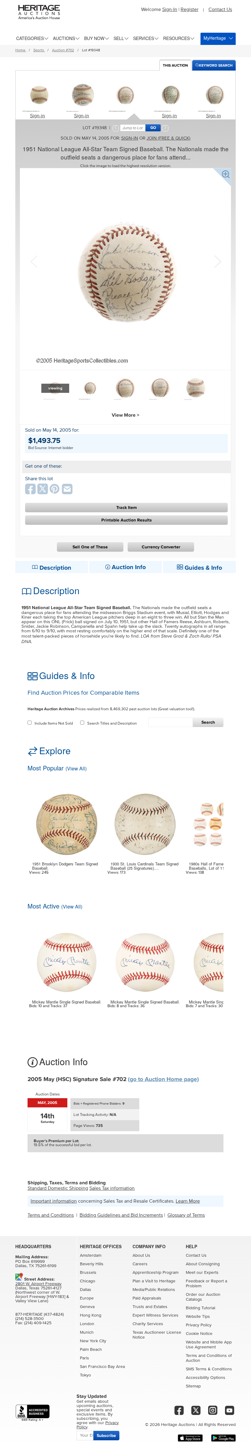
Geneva (87, 1307)
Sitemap (193, 1386)
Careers (140, 1264)
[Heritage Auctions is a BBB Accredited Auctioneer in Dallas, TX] (32, 1413)
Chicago (87, 1281)
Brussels (88, 1272)
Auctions (64, 38)
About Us (141, 1255)
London (87, 1324)
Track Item (126, 507)
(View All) (76, 768)
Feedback (195, 1281)
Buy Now (94, 38)
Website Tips (198, 1316)
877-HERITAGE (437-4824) (39, 1314)
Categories (30, 38)
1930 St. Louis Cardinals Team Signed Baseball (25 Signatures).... (144, 866)
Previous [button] (34, 261)
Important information (54, 1201)
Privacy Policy (199, 1325)
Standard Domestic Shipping (58, 1188)
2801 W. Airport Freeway (38, 1284)
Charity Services (148, 1324)
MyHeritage (215, 38)
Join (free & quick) (168, 138)
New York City (93, 1341)
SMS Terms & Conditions (209, 1369)
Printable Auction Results (126, 520)
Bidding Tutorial (200, 1308)
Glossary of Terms (186, 1215)
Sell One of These (90, 547)
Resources (176, 38)
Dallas (85, 1290)
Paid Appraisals (147, 1298)
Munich (87, 1332)
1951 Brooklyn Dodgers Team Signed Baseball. (65, 866)
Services (143, 38)
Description (54, 568)
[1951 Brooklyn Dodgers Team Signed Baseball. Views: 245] (67, 820)
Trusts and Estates (150, 1307)
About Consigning (203, 1264)
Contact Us (220, 9)
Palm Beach (91, 1349)
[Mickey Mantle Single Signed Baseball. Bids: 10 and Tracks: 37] (67, 958)
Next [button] (217, 261)
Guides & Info (202, 568)
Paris (84, 1358)
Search (208, 722)
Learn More (188, 1201)
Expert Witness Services (155, 1315)
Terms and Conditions (51, 1215)
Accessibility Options (205, 1378)
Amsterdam (90, 1255)
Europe (87, 1298)
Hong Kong (90, 1315)
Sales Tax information (112, 1188)
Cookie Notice (199, 1334)
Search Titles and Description (112, 724)
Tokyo (85, 1375)
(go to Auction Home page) (163, 1079)
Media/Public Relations (154, 1290)
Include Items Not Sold (54, 724)
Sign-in (37, 115)
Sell (119, 38)
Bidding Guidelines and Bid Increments (121, 1215)
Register (189, 9)
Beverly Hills (91, 1264)
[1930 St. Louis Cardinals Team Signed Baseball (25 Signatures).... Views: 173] (145, 820)
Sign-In (169, 9)
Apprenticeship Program (155, 1272)
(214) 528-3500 (29, 1319)
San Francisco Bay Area (102, 1367)
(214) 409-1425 (37, 1323)
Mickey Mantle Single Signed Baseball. (67, 1002)
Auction (175, 65)
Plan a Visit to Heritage (154, 1281)
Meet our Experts (202, 1272)
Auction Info (128, 567)
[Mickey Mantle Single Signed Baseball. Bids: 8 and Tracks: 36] (145, 958)
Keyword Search (216, 65)
